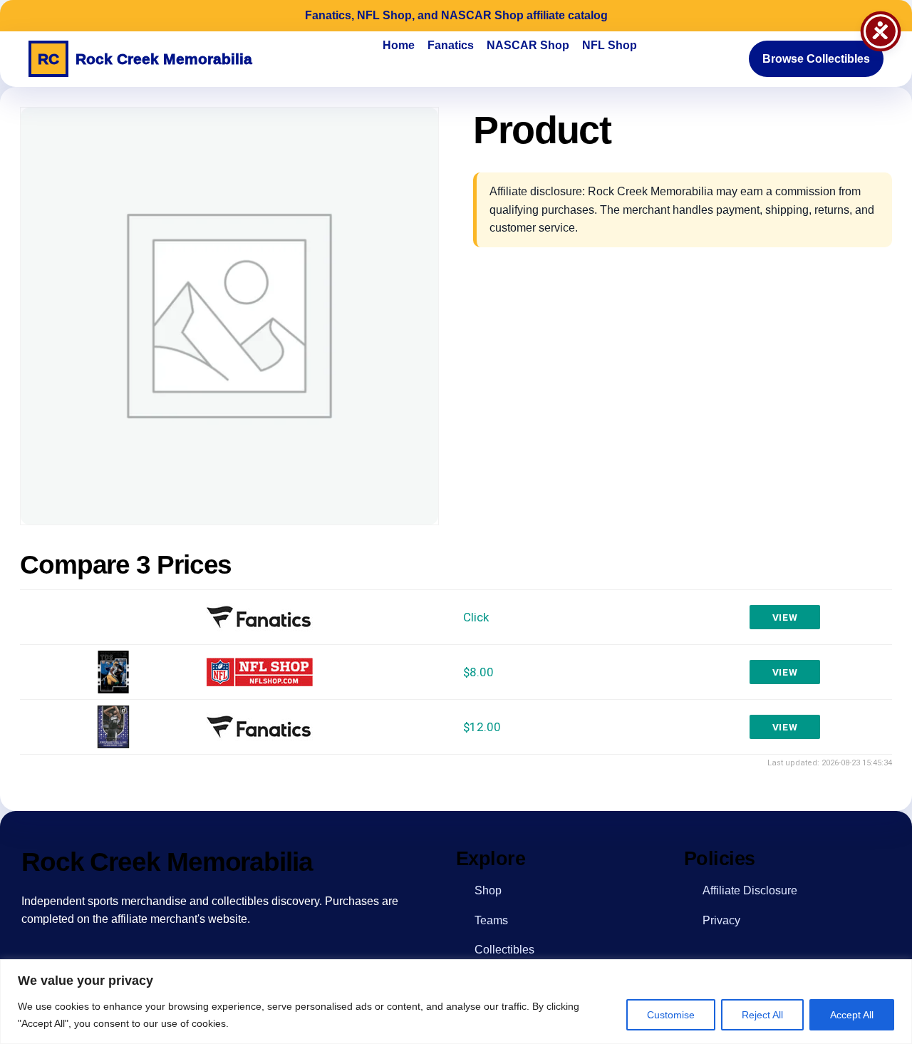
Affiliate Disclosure (750, 890)
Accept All (852, 1014)
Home (399, 45)
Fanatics (451, 45)
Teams (491, 920)
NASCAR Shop (528, 45)
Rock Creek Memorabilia (145, 59)
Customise (671, 1014)
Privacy (721, 920)
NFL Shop (609, 45)
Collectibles (504, 950)
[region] (456, 1001)
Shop (488, 890)
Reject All (762, 1014)
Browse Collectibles (816, 59)
